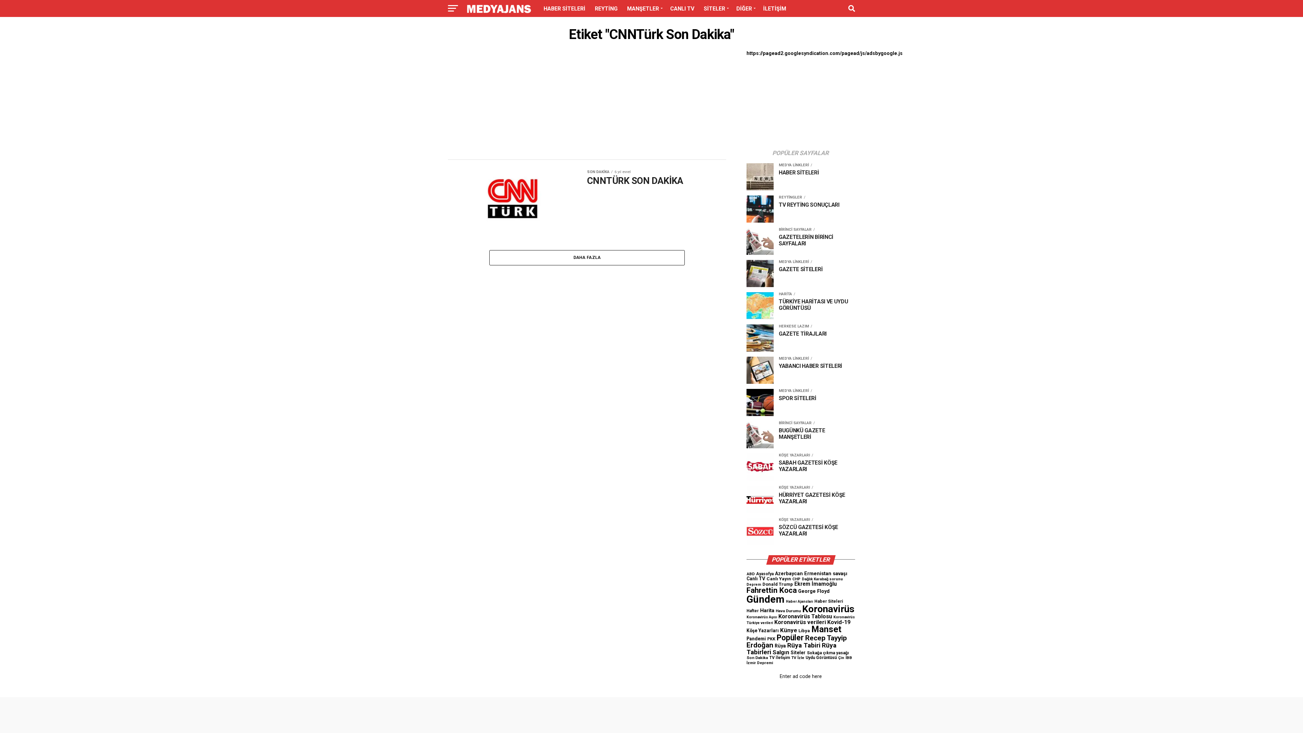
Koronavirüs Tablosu (805, 616)
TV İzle (797, 657)
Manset (826, 629)
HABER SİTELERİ (564, 8)
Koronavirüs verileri (800, 622)
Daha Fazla (587, 257)
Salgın (781, 652)
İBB (849, 657)
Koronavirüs (828, 609)
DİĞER (744, 8)
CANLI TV (682, 8)
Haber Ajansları (799, 601)
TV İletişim (779, 657)
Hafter (753, 610)
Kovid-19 (838, 622)
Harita (767, 610)
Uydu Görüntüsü (821, 657)
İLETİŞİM (774, 8)
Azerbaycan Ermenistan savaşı (811, 573)
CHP (796, 579)
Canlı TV (756, 578)
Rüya (780, 646)
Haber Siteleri (828, 601)
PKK (771, 639)
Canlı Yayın (779, 578)
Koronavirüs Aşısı (762, 617)
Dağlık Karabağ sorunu (822, 579)
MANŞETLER (643, 8)
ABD (751, 573)
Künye (788, 630)
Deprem (754, 584)
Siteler (798, 652)
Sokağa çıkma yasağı (828, 653)
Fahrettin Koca (772, 590)
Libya (804, 630)
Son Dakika (757, 657)
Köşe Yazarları (763, 630)
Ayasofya (765, 573)
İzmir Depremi (760, 663)
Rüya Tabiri (803, 645)
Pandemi (756, 638)
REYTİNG (606, 8)
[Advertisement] (587, 102)
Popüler (790, 637)
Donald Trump (777, 584)
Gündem (766, 599)
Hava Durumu (788, 610)
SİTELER (714, 8)
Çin (841, 658)
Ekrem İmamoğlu (815, 584)
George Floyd (814, 591)
